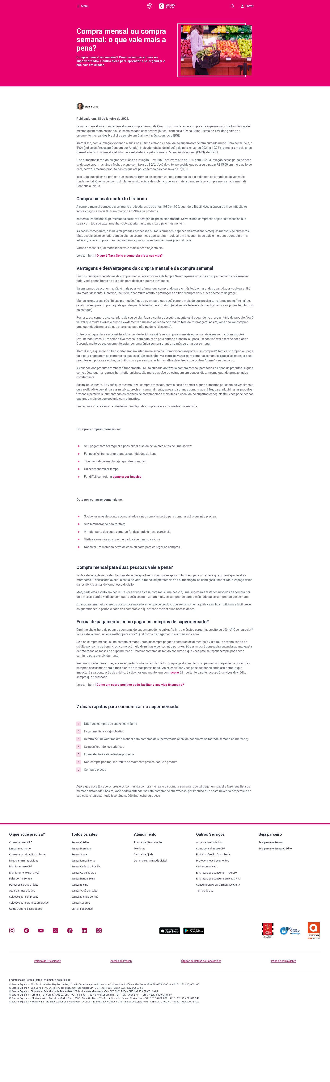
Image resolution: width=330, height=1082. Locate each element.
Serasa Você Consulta (84, 890)
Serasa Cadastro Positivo (86, 866)
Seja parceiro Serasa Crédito (275, 848)
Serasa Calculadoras (83, 872)
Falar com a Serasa (20, 878)
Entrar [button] (249, 6)
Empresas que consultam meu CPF (216, 872)
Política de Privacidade (47, 960)
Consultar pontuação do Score (27, 854)
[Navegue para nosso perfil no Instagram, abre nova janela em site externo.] (12, 931)
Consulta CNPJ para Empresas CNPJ (218, 884)
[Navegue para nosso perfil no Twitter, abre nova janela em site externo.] (55, 931)
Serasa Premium (81, 848)
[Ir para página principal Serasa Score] (167, 6)
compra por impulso (127, 476)
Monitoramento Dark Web (24, 872)
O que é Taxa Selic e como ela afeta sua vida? (129, 255)
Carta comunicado (207, 866)
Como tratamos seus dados (25, 908)
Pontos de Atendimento (148, 842)
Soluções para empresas (23, 896)
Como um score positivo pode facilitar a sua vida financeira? (140, 685)
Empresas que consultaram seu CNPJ (218, 878)
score (175, 672)
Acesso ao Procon (121, 960)
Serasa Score (79, 854)
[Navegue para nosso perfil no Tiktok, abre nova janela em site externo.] (26, 931)
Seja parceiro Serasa (271, 842)
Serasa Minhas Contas (84, 896)
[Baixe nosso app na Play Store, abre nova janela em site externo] (193, 933)
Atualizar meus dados (22, 890)
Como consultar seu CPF (210, 848)
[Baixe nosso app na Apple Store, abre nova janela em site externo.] (169, 933)
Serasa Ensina (79, 884)
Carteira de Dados (82, 908)
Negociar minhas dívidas (23, 860)
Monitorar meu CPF (20, 866)
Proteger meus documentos (212, 860)
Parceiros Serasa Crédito (23, 884)
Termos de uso (204, 890)
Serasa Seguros (80, 902)
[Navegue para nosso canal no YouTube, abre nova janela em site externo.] (41, 931)
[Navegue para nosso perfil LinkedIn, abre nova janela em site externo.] (84, 931)
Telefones (139, 848)
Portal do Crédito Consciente (213, 854)
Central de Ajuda (143, 854)
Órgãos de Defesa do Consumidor (201, 960)
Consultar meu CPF (20, 842)
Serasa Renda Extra (83, 878)
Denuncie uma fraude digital (150, 860)
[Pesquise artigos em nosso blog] (232, 6)
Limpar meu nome (20, 848)
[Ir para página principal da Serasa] (151, 6)
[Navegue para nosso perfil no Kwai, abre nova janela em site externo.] (99, 931)
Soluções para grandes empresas (29, 902)
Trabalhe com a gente (283, 960)
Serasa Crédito (80, 842)
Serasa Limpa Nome (83, 860)
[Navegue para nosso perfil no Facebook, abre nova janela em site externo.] (70, 931)
